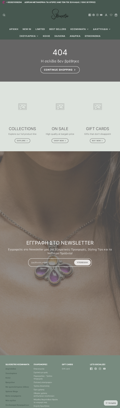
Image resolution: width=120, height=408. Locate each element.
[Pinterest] (93, 15)
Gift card (66, 369)
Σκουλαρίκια (27, 36)
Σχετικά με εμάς (41, 372)
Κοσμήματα (78, 29)
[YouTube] (101, 15)
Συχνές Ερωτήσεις (41, 406)
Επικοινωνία (92, 36)
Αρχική (13, 29)
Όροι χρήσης (39, 389)
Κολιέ (46, 36)
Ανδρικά (75, 36)
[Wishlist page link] (111, 15)
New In (27, 29)
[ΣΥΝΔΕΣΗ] (106, 15)
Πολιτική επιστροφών (43, 382)
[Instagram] (97, 15)
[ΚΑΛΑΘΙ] (116, 15)
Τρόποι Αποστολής (41, 386)
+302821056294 (14, 2)
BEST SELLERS (57, 29)
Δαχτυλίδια (100, 29)
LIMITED (40, 29)
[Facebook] (90, 15)
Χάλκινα (59, 36)
